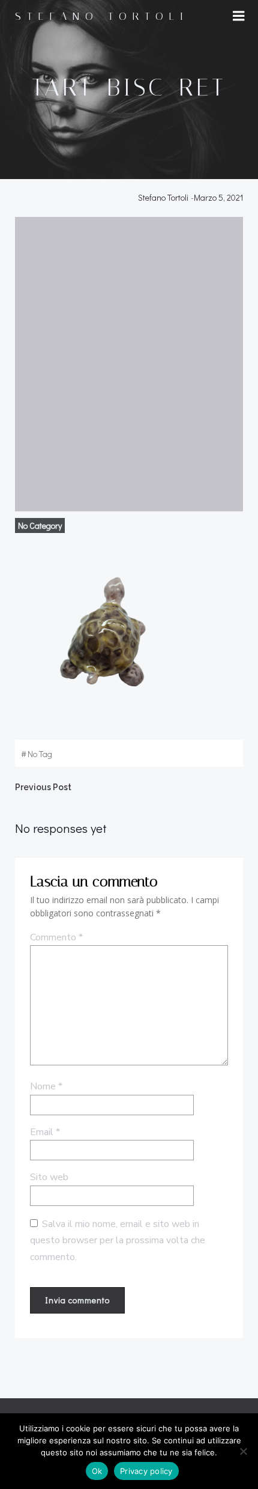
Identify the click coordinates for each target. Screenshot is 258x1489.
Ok (97, 1471)
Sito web (49, 1177)
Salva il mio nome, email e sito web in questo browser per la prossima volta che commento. (117, 1240)
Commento (56, 937)
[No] (243, 1451)
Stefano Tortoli (163, 197)
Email (45, 1132)
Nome (46, 1086)
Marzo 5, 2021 (218, 197)
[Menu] (239, 16)
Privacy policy (146, 1471)
